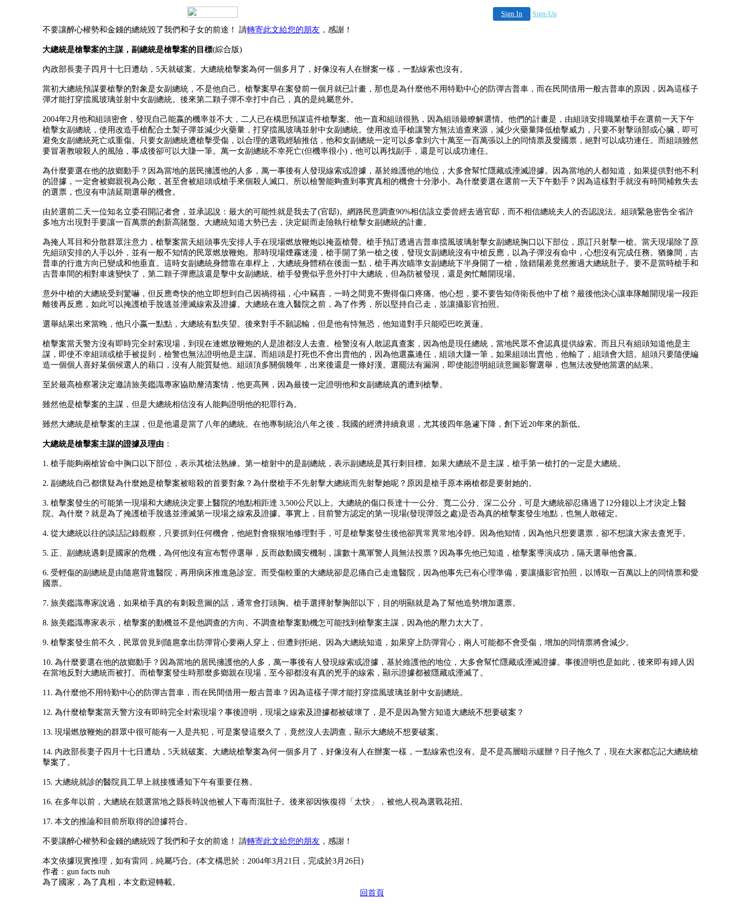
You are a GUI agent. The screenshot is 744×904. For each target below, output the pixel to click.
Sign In (511, 14)
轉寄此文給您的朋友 (283, 29)
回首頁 (372, 892)
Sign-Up (544, 14)
